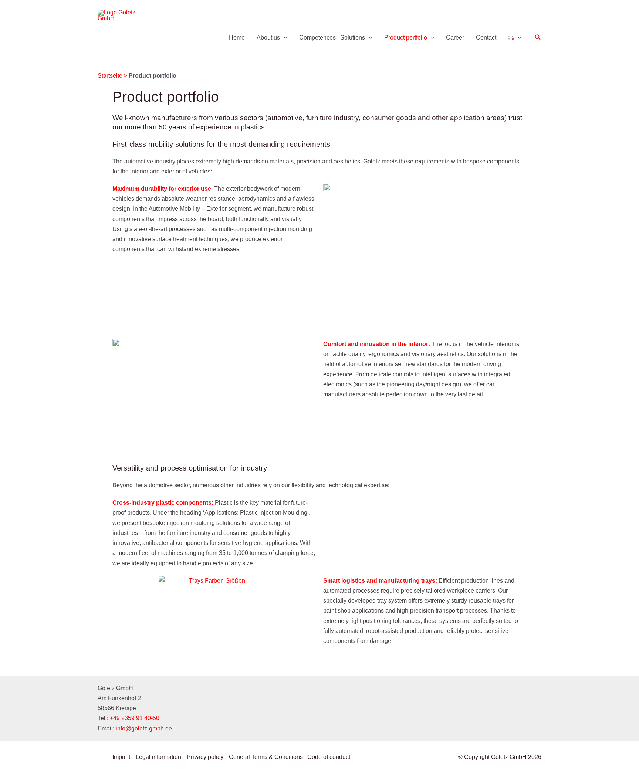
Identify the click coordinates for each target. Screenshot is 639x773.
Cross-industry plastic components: (162, 502)
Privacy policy (205, 757)
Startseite (110, 75)
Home (237, 37)
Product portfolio (405, 37)
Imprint (121, 757)
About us (268, 37)
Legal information (158, 757)
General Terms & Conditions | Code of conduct (289, 757)
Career (455, 37)
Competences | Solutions (332, 37)
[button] (283, 38)
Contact (486, 37)
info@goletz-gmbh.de (144, 728)
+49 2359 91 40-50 (134, 718)
